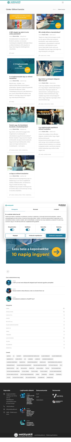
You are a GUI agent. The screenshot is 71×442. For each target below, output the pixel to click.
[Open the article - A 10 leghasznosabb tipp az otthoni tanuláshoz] (14, 66)
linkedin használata (47, 359)
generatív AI (10, 359)
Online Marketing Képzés (12, 324)
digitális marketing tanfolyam (31, 356)
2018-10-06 (23, 176)
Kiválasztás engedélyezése (35, 235)
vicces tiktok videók (18, 377)
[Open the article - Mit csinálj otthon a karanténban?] (43, 21)
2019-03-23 (23, 129)
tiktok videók (43, 371)
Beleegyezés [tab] (15, 209)
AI (13, 356)
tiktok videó (34, 371)
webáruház (50, 377)
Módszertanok (10, 365)
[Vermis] (59, 396)
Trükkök (51, 374)
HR (25, 359)
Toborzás (8, 334)
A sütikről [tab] (56, 209)
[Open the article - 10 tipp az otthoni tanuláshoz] (14, 163)
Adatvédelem (39, 400)
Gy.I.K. (37, 394)
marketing (22, 362)
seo (17, 368)
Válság (8, 341)
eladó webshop (46, 356)
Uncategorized (10, 338)
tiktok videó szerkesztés (27, 374)
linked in (37, 359)
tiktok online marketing (13, 371)
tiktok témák (25, 371)
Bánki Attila (16, 36)
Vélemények (9, 344)
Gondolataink (14, 150)
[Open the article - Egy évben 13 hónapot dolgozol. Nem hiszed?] (43, 68)
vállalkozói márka (31, 377)
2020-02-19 (23, 80)
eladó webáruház (56, 356)
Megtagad (15, 235)
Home (54, 9)
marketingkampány (32, 362)
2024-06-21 (23, 36)
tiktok (47, 368)
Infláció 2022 (9, 321)
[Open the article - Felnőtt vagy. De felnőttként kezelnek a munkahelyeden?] (14, 114)
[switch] (28, 230)
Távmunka (58, 374)
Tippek (48, 55)
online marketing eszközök (24, 365)
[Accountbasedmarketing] (59, 401)
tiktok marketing (56, 368)
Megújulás (42, 362)
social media (40, 368)
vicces (8, 377)
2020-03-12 (52, 34)
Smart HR (8, 328)
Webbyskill (25, 150)
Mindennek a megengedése (55, 235)
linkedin (30, 359)
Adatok (9, 356)
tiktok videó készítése (55, 371)
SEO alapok (24, 368)
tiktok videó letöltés (12, 374)
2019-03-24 (52, 83)
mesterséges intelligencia (55, 362)
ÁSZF (37, 397)
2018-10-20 (52, 131)
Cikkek (12, 53)
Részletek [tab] (35, 209)
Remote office (10, 368)
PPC (61, 365)
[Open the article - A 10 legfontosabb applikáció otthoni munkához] (43, 117)
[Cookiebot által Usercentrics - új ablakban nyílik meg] (60, 205)
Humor (7, 318)
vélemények (41, 377)
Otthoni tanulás (53, 365)
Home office (43, 55)
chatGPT (19, 356)
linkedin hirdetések (12, 362)
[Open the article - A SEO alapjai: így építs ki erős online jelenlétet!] (14, 21)
